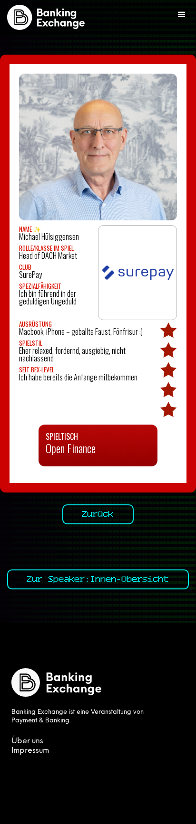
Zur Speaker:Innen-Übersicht (98, 579)
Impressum (30, 751)
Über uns (27, 741)
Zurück (98, 514)
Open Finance (71, 448)
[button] (181, 14)
